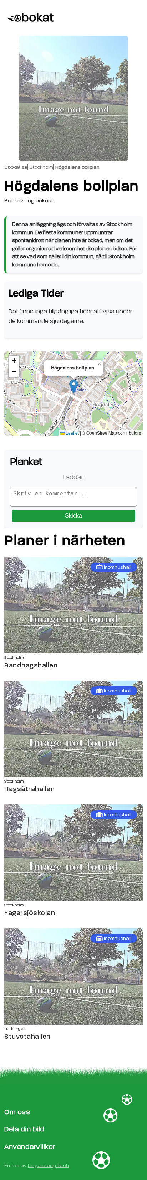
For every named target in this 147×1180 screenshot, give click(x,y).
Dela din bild (24, 1129)
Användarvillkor (29, 1146)
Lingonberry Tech (48, 1165)
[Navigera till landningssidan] (29, 18)
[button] (73, 386)
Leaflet (72, 433)
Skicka (73, 516)
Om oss (17, 1112)
